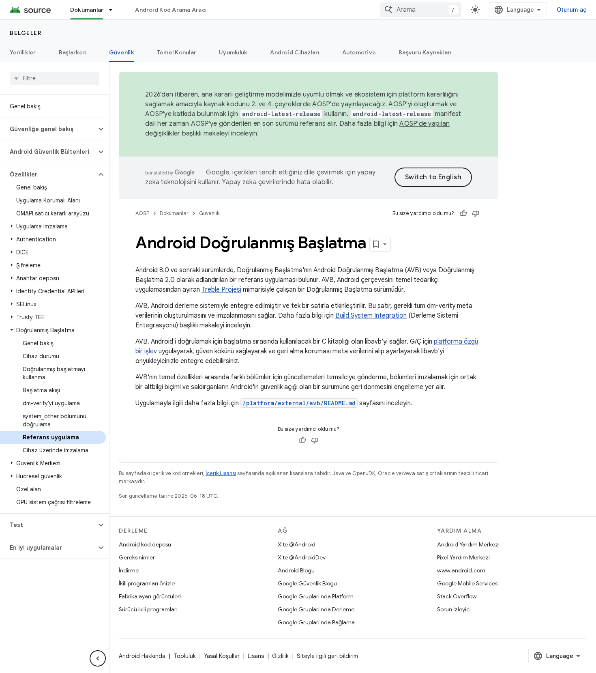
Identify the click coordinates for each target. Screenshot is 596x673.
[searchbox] (54, 78)
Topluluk (185, 656)
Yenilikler (23, 52)
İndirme (129, 570)
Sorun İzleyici (454, 609)
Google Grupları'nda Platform (316, 596)
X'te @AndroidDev (302, 557)
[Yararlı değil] (476, 213)
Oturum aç (571, 9)
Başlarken (72, 52)
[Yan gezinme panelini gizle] (98, 658)
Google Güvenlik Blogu (307, 583)
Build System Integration (371, 316)
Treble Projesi (221, 290)
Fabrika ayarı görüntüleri (150, 596)
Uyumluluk (233, 52)
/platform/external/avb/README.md (299, 403)
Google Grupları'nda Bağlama (316, 622)
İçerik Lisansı (221, 473)
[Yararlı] (463, 213)
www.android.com (461, 570)
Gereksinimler (137, 557)
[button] (48, 129)
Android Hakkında (142, 656)
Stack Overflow (457, 596)
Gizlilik (280, 656)
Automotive (359, 52)
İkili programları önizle (147, 583)
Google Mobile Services (467, 583)
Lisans (256, 656)
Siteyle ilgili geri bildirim (327, 656)
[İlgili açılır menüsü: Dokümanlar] (114, 9)
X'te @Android (296, 544)
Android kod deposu (145, 544)
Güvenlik (121, 52)
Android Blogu (296, 570)
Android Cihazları (294, 52)
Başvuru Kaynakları (425, 52)
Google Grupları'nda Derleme (316, 609)
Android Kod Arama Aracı (170, 9)
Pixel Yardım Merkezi (463, 557)
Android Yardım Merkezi (468, 544)
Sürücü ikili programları (148, 609)
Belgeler (25, 33)
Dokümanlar (87, 9)
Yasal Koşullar (222, 656)
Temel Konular (176, 52)
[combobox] (420, 9)
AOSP (142, 213)
